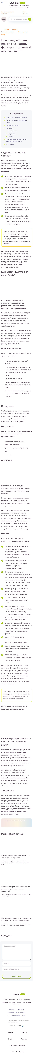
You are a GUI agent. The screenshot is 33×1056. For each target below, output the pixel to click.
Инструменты (12, 131)
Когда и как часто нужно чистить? (16, 117)
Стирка (10, 1039)
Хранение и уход (17, 1051)
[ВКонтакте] (2, 1021)
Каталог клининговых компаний (7, 12)
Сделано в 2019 (12, 1025)
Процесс (10, 136)
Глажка (24, 1033)
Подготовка (11, 134)
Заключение (10, 144)
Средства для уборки (17, 1045)
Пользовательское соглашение (16, 1015)
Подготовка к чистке (12, 125)
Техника (24, 1039)
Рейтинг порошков (24, 12)
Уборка (10, 1033)
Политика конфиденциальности (16, 1012)
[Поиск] (29, 19)
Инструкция (9, 128)
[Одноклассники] (5, 1021)
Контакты (11, 1009)
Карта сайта (20, 1009)
